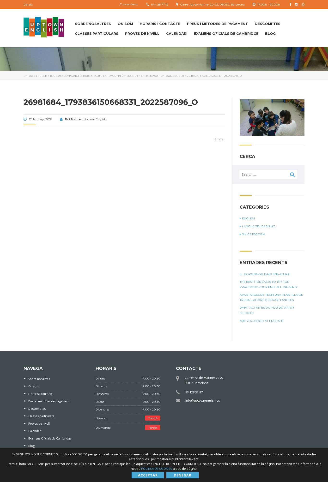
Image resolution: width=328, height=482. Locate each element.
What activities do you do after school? (267, 310)
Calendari (176, 33)
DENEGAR (182, 475)
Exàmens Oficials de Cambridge (226, 33)
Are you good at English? (262, 321)
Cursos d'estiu (129, 4)
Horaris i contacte (160, 24)
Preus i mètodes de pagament (217, 24)
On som (125, 24)
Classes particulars (96, 33)
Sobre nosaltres (93, 24)
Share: (219, 139)
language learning (258, 226)
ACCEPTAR (148, 475)
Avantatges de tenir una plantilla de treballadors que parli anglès (271, 297)
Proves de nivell (142, 33)
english (248, 218)
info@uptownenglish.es (202, 400)
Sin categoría (253, 234)
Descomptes (267, 24)
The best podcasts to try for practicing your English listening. (269, 284)
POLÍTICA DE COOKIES (157, 468)
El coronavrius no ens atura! (265, 274)
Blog (270, 33)
